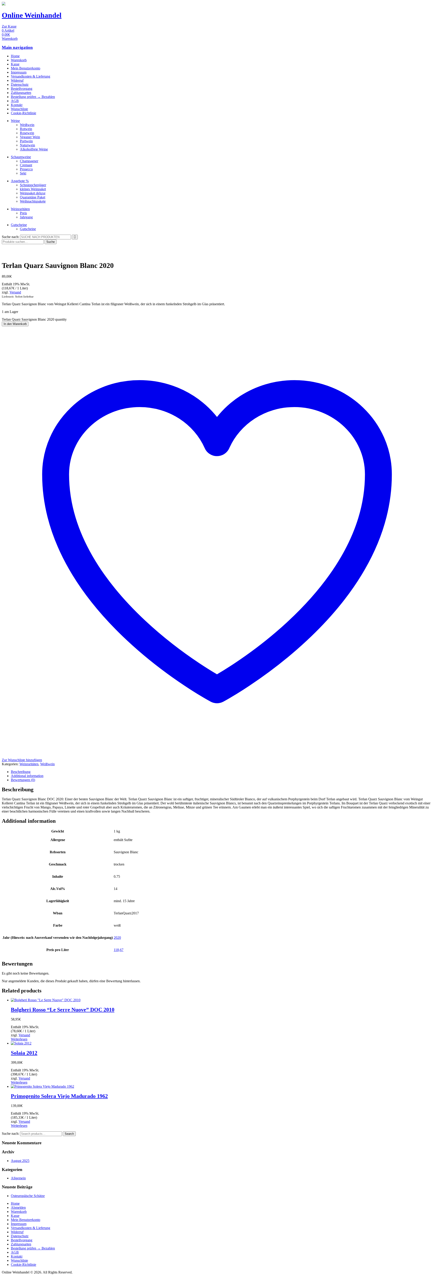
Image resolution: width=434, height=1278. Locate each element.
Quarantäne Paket (32, 197)
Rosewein (27, 133)
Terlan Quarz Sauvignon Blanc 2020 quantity (34, 319)
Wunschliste (19, 109)
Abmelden (18, 1207)
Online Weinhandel (31, 15)
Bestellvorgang (21, 89)
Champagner (29, 161)
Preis (23, 213)
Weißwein (27, 125)
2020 (117, 937)
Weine (15, 121)
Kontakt (16, 105)
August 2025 (20, 1161)
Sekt (23, 173)
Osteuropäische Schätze (28, 1196)
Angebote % (20, 181)
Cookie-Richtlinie (23, 113)
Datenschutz (19, 84)
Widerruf (17, 80)
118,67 (118, 950)
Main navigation (17, 47)
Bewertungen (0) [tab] (23, 780)
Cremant (26, 165)
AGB (15, 101)
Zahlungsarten (21, 93)
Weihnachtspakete (33, 201)
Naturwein (27, 145)
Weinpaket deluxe (32, 193)
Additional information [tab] (27, 776)
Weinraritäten (20, 209)
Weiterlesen (19, 1039)
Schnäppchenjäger (33, 185)
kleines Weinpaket (33, 189)
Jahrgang (26, 217)
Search (69, 1133)
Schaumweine (21, 157)
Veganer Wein (30, 137)
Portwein (26, 141)
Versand (15, 292)
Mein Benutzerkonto (25, 68)
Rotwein (26, 129)
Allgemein (18, 1178)
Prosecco (26, 169)
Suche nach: (10, 237)
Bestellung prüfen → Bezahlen (33, 97)
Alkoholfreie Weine (34, 149)
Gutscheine (19, 225)
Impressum (18, 72)
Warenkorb (19, 60)
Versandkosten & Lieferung (30, 76)
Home (15, 56)
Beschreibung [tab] (21, 772)
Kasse (15, 64)
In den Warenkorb (15, 324)
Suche (50, 241)
